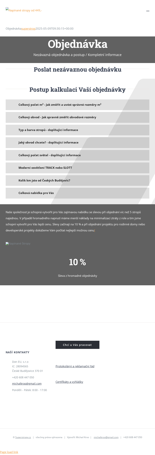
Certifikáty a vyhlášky (69, 382)
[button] (77, 104)
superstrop (28, 28)
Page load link (9, 452)
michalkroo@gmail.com (27, 383)
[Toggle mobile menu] (147, 9)
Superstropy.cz (23, 437)
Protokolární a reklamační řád (75, 366)
